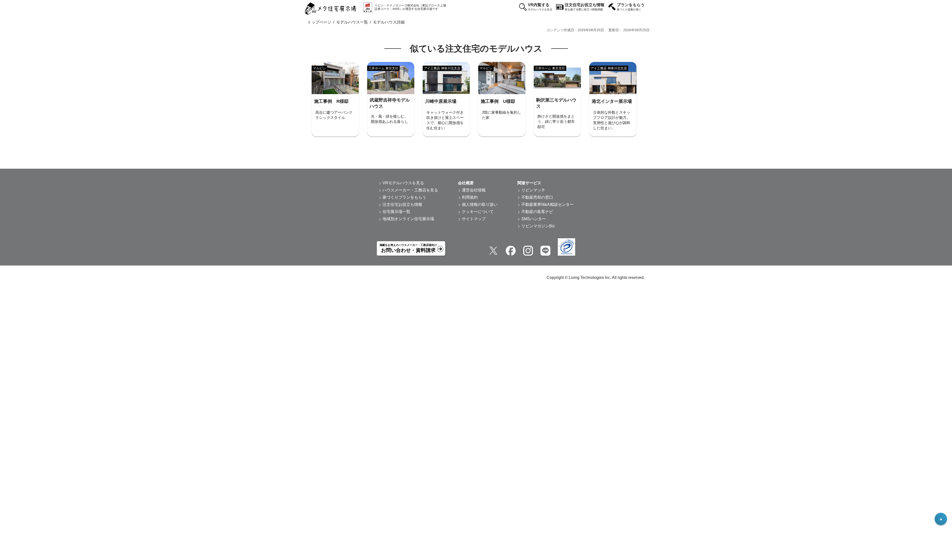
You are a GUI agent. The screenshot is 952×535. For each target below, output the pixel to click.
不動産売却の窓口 (537, 197)
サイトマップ (474, 219)
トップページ (319, 22)
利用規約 (470, 197)
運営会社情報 (474, 190)
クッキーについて (478, 212)
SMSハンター (533, 219)
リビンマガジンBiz (538, 226)
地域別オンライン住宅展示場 (408, 219)
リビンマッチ (533, 190)
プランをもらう (631, 7)
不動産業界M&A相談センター (547, 204)
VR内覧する (540, 7)
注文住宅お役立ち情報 (584, 7)
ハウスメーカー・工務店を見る (410, 190)
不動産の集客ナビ (537, 212)
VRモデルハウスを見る (403, 183)
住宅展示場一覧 (396, 212)
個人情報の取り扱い (480, 204)
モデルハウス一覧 (352, 22)
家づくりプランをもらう (404, 197)
